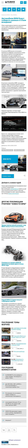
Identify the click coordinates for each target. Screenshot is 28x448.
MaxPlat (18, 356)
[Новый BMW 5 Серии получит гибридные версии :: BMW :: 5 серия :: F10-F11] (14, 290)
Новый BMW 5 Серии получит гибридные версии (12, 300)
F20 (12, 336)
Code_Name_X (20, 348)
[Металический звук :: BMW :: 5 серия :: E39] (6, 354)
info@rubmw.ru (14, 444)
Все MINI (13, 359)
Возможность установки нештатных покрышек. (17, 361)
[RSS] (14, 430)
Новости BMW (6, 14)
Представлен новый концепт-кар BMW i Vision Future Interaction (14, 226)
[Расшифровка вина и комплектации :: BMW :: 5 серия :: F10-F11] (6, 346)
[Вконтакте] (4, 430)
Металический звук (19, 351)
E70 (12, 328)
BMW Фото (7, 159)
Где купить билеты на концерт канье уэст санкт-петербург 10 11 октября (18, 337)
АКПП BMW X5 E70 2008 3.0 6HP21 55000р (18, 329)
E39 (12, 351)
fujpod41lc (19, 340)
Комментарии (6, 176)
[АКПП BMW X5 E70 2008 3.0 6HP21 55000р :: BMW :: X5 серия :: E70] (6, 331)
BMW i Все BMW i (19, 150)
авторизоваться (15, 189)
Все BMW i (14, 14)
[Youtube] (9, 430)
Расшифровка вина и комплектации (18, 344)
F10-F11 (13, 343)
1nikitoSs (19, 333)
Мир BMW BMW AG (7, 150)
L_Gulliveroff (19, 364)
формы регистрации (13, 193)
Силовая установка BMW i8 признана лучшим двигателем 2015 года (12, 264)
